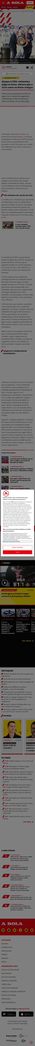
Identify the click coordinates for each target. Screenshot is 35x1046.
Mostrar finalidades (17, 547)
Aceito (17, 552)
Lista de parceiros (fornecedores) (11, 541)
